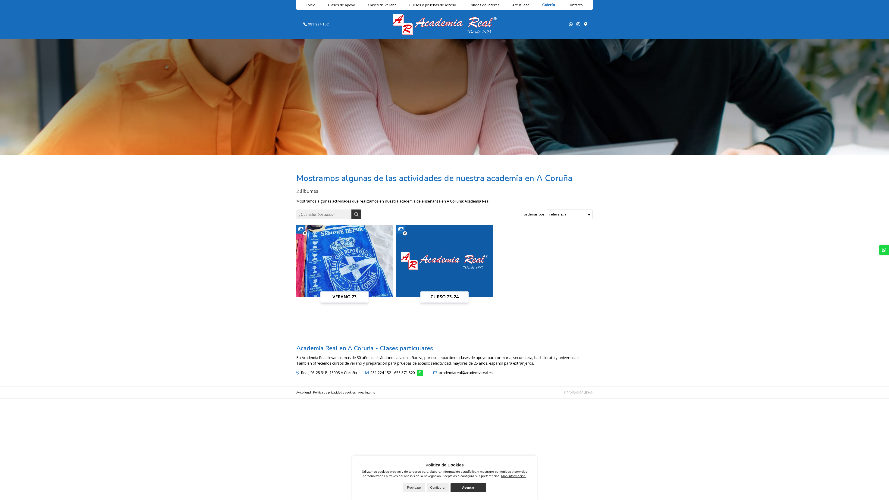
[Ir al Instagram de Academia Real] (578, 24)
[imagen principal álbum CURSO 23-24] (444, 261)
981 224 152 (380, 372)
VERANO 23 (344, 297)
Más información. (513, 476)
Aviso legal (303, 392)
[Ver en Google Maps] (585, 24)
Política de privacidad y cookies (334, 392)
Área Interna (366, 392)
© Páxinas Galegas (578, 392)
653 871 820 (404, 372)
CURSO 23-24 (445, 297)
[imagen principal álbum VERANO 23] (344, 261)
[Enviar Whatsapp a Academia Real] (571, 24)
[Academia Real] (444, 24)
